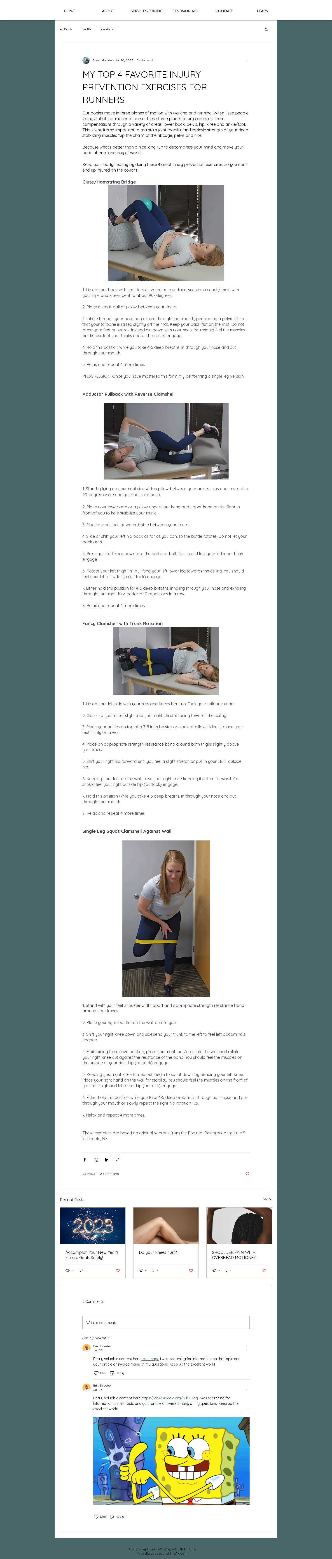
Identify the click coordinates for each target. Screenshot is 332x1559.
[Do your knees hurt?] (166, 1226)
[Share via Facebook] (84, 1160)
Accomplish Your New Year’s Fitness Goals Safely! (92, 1255)
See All (267, 1199)
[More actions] (247, 60)
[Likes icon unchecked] (96, 1373)
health (86, 29)
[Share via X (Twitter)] (96, 1160)
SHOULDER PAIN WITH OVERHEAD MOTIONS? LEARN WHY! (234, 1255)
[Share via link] (118, 1160)
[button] (266, 29)
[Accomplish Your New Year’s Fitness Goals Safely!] (92, 1226)
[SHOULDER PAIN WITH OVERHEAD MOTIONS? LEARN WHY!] (239, 1226)
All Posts (66, 29)
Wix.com (180, 1553)
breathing (107, 29)
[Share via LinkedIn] (107, 1160)
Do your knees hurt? (158, 1252)
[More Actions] (247, 1348)
